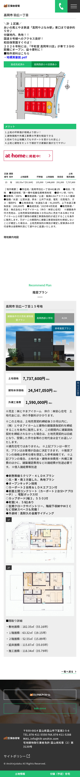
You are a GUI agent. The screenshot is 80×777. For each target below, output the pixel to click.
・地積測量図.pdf (15, 57)
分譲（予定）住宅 (60, 774)
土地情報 (20, 774)
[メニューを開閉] (74, 6)
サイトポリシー (15, 756)
